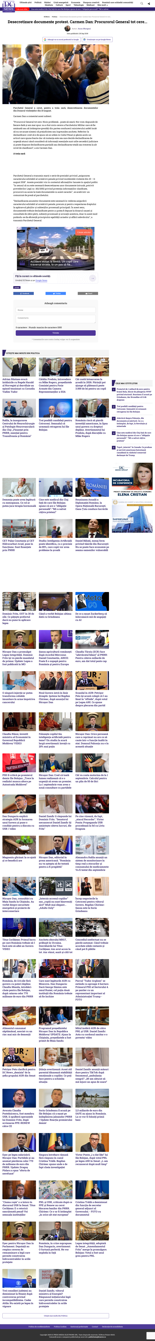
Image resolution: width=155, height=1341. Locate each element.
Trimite (55, 333)
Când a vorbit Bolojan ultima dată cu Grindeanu (55, 615)
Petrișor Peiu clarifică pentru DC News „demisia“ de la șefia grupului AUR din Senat (18, 1072)
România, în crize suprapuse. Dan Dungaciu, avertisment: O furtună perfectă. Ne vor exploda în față (55, 1248)
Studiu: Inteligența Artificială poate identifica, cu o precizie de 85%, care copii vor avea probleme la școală (55, 545)
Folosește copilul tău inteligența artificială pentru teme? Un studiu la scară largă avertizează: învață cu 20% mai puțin (55, 740)
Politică (38, 2)
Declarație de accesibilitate (112, 1326)
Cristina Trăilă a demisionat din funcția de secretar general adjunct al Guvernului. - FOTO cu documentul (91, 1208)
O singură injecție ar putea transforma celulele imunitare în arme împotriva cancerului (18, 697)
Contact (95, 1326)
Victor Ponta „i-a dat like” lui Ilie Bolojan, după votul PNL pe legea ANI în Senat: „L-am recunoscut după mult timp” (91, 1159)
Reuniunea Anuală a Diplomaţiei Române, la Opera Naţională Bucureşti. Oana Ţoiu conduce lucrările (91, 504)
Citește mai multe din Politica (55, 1316)
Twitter (58, 293)
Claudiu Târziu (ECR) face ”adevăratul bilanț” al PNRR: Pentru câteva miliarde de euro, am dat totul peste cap (91, 656)
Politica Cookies (60, 1326)
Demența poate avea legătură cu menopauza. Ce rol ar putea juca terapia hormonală (19, 502)
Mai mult (102, 5)
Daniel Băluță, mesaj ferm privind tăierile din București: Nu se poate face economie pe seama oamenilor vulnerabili (92, 545)
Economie (75, 2)
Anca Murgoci (84, 28)
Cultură (59, 5)
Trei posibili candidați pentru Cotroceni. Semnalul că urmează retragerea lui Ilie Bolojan (55, 425)
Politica (54, 17)
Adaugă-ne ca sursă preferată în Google (63, 39)
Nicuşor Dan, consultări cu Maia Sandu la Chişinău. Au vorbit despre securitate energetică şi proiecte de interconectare (18, 905)
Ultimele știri (26, 2)
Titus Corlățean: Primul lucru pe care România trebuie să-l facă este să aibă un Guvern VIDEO (18, 944)
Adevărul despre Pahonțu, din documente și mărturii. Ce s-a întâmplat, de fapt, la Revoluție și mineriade (132, 422)
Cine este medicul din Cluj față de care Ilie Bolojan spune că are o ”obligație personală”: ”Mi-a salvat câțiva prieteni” (53, 506)
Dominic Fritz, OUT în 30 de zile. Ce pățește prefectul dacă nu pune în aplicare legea (18, 618)
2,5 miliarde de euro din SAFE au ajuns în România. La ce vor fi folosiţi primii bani (90, 1115)
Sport (68, 5)
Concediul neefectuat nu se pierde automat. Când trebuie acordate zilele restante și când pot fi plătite (91, 944)
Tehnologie (79, 5)
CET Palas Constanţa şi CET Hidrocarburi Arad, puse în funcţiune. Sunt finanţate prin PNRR (18, 545)
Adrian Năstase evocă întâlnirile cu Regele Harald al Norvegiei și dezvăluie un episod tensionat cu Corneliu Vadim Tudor (18, 385)
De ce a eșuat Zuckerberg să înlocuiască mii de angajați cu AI (91, 616)
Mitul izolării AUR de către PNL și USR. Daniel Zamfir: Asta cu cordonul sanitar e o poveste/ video (91, 1033)
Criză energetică (61, 2)
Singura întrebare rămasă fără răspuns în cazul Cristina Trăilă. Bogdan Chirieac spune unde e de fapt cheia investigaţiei (53, 1161)
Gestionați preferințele (79, 1326)
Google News (41, 280)
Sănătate (49, 5)
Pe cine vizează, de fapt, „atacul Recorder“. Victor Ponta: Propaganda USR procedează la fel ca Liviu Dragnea (89, 822)
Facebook (25, 293)
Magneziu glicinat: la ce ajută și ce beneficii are (19, 859)
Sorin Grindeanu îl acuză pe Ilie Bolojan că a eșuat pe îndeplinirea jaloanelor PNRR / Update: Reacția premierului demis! (55, 1116)
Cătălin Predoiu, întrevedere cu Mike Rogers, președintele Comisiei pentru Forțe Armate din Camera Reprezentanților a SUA (55, 385)
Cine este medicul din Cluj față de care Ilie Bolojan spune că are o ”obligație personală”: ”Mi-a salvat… (70, 9)
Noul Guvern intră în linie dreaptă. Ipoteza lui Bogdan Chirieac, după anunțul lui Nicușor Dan (54, 697)
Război (47, 2)
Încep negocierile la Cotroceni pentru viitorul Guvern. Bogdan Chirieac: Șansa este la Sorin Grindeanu (89, 905)
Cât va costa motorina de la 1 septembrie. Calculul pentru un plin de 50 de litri (91, 778)
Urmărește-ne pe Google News (99, 39)
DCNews (8, 6)
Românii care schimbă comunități (117, 2)
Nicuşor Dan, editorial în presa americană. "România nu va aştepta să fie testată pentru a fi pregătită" (54, 862)
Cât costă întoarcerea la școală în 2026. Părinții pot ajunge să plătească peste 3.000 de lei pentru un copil (90, 384)
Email (89, 293)
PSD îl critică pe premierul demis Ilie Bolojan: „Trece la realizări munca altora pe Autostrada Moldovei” (18, 779)
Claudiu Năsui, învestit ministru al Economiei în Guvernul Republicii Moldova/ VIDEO (16, 738)
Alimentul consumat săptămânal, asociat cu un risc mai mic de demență (17, 1031)
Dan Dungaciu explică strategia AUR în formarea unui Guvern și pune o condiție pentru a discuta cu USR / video (18, 822)
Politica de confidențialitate (39, 1326)
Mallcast (91, 5)
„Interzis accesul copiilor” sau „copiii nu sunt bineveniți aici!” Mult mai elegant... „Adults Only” (55, 903)
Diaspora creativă (91, 2)
